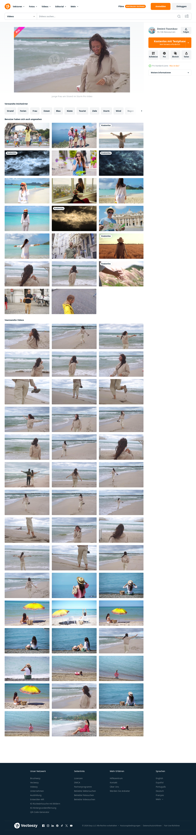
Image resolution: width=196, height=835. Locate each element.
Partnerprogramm (83, 786)
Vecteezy (34, 782)
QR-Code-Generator (39, 812)
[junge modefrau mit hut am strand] (27, 190)
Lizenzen (78, 778)
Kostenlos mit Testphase (170, 43)
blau (58, 111)
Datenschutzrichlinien (152, 825)
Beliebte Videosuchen (84, 799)
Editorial (59, 6)
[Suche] (179, 16)
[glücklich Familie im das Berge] (74, 135)
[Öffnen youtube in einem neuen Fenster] (71, 826)
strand (10, 111)
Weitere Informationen (161, 72)
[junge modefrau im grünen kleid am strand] (74, 585)
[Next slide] (139, 110)
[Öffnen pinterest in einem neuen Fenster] (57, 826)
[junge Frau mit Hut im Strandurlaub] (121, 585)
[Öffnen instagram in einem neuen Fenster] (48, 826)
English (159, 778)
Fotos (32, 6)
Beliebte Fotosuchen (84, 795)
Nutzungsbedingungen (130, 825)
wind (118, 111)
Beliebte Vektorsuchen (85, 791)
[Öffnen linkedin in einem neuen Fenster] (53, 826)
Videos (45, 6)
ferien (23, 111)
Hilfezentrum (116, 778)
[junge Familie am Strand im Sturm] (27, 474)
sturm (106, 111)
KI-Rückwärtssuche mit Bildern (45, 803)
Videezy (34, 786)
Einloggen (182, 6)
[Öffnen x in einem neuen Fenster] (66, 826)
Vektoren (17, 6)
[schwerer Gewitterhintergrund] (27, 163)
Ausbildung (35, 795)
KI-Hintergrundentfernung (43, 807)
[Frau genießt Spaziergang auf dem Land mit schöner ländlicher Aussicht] (121, 246)
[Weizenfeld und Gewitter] (74, 218)
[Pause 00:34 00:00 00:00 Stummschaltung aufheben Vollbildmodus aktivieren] (72, 59)
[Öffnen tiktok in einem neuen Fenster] (62, 826)
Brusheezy (35, 778)
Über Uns (114, 786)
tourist (82, 111)
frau (35, 111)
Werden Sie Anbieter (120, 791)
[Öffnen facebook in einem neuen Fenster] (43, 826)
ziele (94, 111)
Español (160, 782)
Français (160, 795)
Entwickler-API (37, 799)
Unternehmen (37, 791)
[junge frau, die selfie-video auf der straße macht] (74, 301)
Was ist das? (174, 66)
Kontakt (113, 782)
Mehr (73, 6)
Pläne (121, 6)
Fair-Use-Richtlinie (172, 825)
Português (161, 786)
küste (70, 111)
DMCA (77, 782)
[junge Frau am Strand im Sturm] (27, 273)
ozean (47, 111)
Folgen (186, 32)
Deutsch (160, 791)
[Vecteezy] (7, 6)
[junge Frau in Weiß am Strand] (27, 613)
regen (131, 111)
